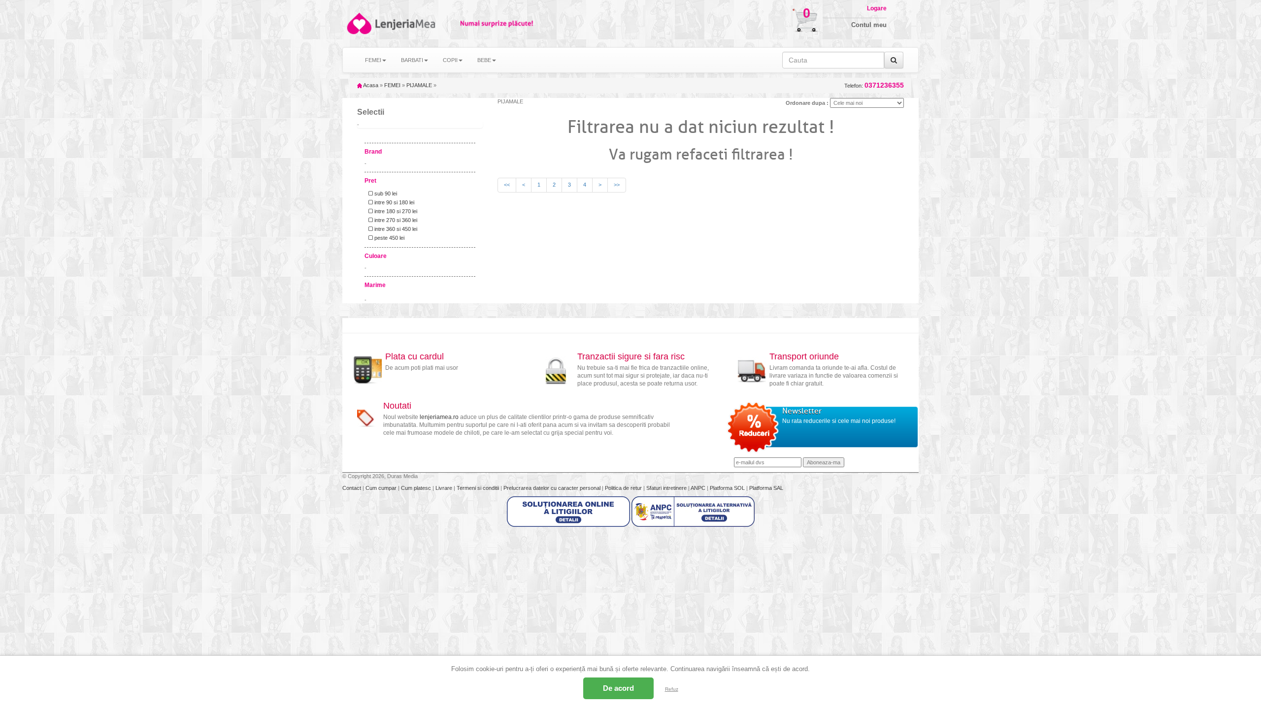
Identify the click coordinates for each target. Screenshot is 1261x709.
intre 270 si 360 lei (395, 220)
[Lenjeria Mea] (358, 23)
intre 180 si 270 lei (395, 211)
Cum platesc (416, 488)
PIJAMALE (419, 85)
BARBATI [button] (412, 60)
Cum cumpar (381, 488)
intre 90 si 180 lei (393, 202)
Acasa (370, 85)
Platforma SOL (727, 488)
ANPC (698, 488)
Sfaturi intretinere (667, 488)
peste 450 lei (388, 238)
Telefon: (874, 85)
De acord (618, 688)
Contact (352, 488)
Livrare (444, 488)
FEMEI (392, 85)
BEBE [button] (484, 60)
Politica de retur (624, 488)
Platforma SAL (766, 488)
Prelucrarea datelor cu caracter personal (552, 488)
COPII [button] (450, 60)
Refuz (671, 689)
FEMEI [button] (373, 60)
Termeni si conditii (478, 488)
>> (617, 185)
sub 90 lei (385, 193)
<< (507, 185)
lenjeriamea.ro (439, 417)
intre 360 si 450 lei (395, 229)
